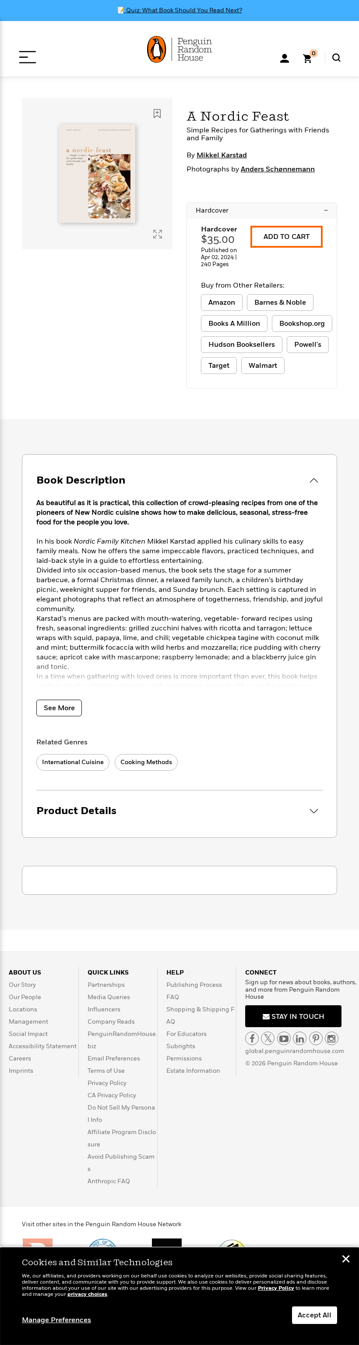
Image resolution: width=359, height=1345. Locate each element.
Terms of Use (106, 1071)
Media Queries (109, 997)
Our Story (22, 985)
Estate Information (193, 1071)
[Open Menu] (27, 57)
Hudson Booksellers (241, 344)
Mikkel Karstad (222, 155)
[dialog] (179, 1296)
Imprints (21, 1071)
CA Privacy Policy (112, 1095)
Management (28, 1022)
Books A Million (234, 323)
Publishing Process (194, 985)
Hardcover (262, 210)
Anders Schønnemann (278, 169)
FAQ (172, 997)
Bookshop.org (302, 323)
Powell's (307, 344)
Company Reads (111, 1022)
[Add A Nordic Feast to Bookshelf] (157, 113)
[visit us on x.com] (268, 1038)
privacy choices (87, 1294)
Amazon (221, 302)
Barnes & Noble (280, 302)
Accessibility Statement (43, 1046)
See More (59, 708)
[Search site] (336, 57)
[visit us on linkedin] (299, 1038)
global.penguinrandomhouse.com (294, 1051)
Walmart (263, 365)
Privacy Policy (107, 1083)
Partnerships (106, 985)
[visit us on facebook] (252, 1038)
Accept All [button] (314, 1315)
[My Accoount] (284, 57)
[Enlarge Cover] (157, 234)
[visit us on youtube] (284, 1038)
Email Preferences (114, 1058)
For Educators (186, 1034)
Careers (20, 1058)
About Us (25, 972)
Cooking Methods (146, 762)
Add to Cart (287, 237)
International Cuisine (73, 762)
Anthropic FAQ (109, 1181)
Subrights (180, 1046)
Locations (23, 1009)
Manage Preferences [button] (56, 1320)
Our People (25, 997)
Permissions (184, 1058)
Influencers (104, 1009)
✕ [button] (346, 1260)
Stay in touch (297, 1016)
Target (218, 365)
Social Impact (28, 1034)
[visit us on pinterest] (316, 1038)
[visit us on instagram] (331, 1038)
